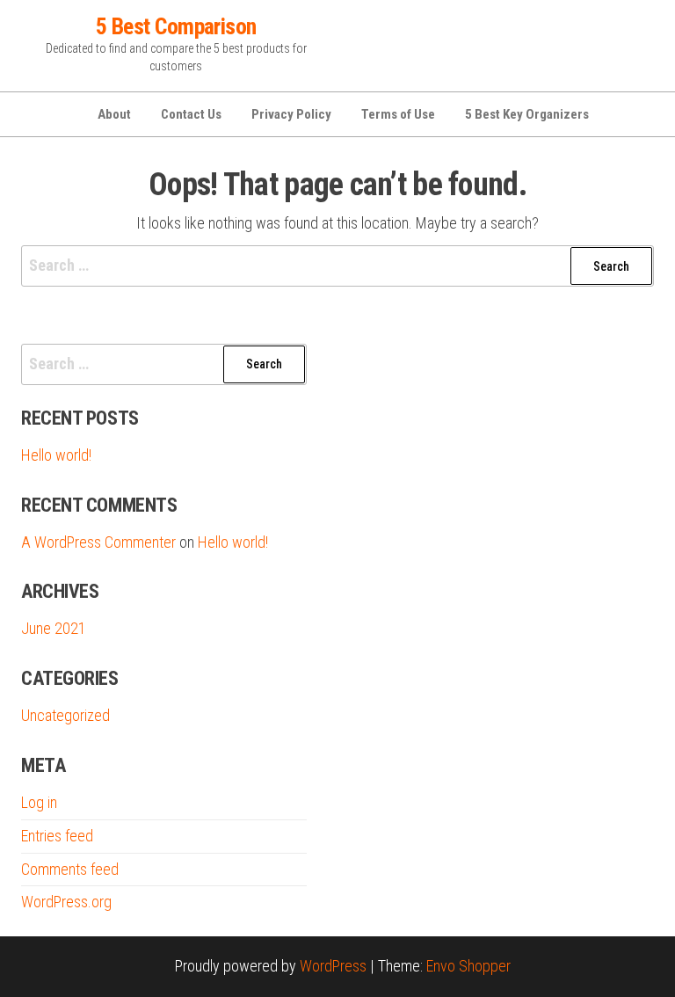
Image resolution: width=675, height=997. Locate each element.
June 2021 (53, 628)
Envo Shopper (468, 966)
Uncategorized (65, 715)
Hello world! (56, 455)
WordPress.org (66, 901)
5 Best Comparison (176, 26)
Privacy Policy (291, 114)
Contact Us (191, 114)
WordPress (333, 966)
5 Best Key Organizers (527, 114)
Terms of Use (398, 114)
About (114, 114)
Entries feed (57, 835)
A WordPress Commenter (98, 542)
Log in (39, 802)
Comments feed (70, 869)
